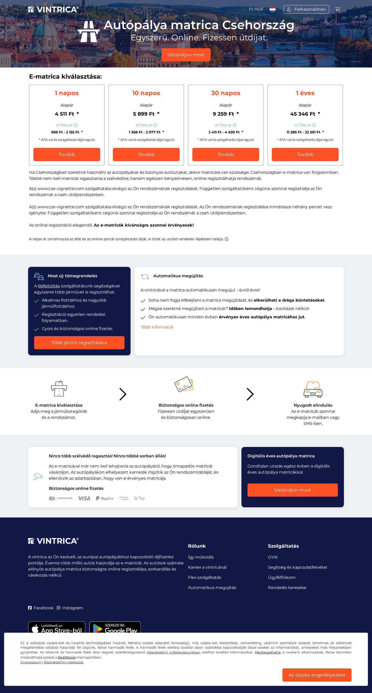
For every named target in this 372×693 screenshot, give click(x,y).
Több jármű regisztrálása (79, 342)
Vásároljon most (186, 55)
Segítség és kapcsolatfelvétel (297, 567)
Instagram (72, 607)
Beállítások (67, 657)
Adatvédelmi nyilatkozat (64, 662)
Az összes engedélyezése (316, 675)
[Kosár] (337, 9)
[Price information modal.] (226, 238)
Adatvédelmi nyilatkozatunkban (173, 652)
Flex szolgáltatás (204, 577)
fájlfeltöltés (49, 286)
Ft (256, 9)
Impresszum (30, 662)
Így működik (201, 557)
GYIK (273, 557)
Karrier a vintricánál (207, 567)
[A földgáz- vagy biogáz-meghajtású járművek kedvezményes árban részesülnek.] (75, 125)
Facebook (44, 607)
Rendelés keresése (287, 587)
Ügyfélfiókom (282, 577)
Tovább (67, 154)
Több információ (157, 327)
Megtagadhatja (268, 652)
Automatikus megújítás (212, 587)
